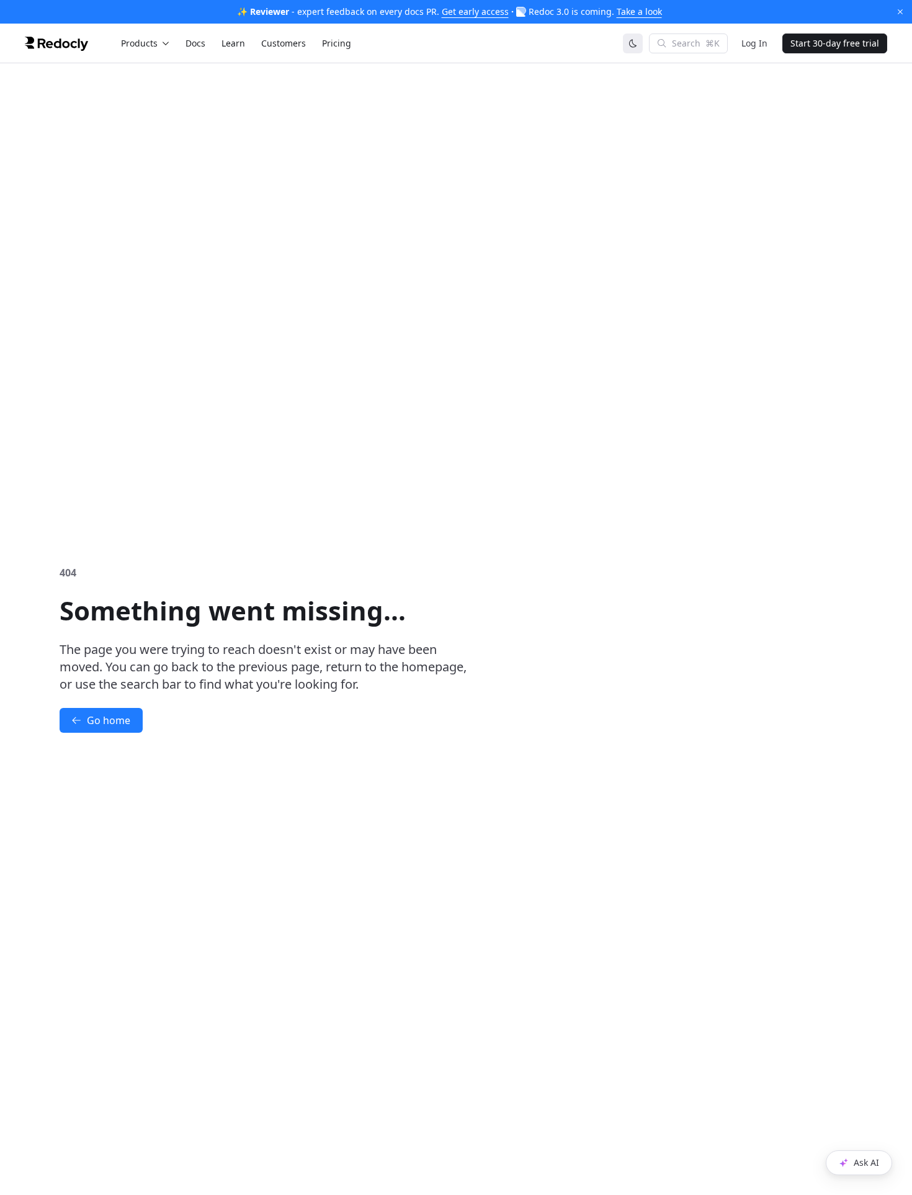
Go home (108, 720)
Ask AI (866, 1162)
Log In (754, 43)
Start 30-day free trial (834, 43)
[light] (633, 43)
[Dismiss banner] (900, 12)
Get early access (475, 11)
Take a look (639, 11)
